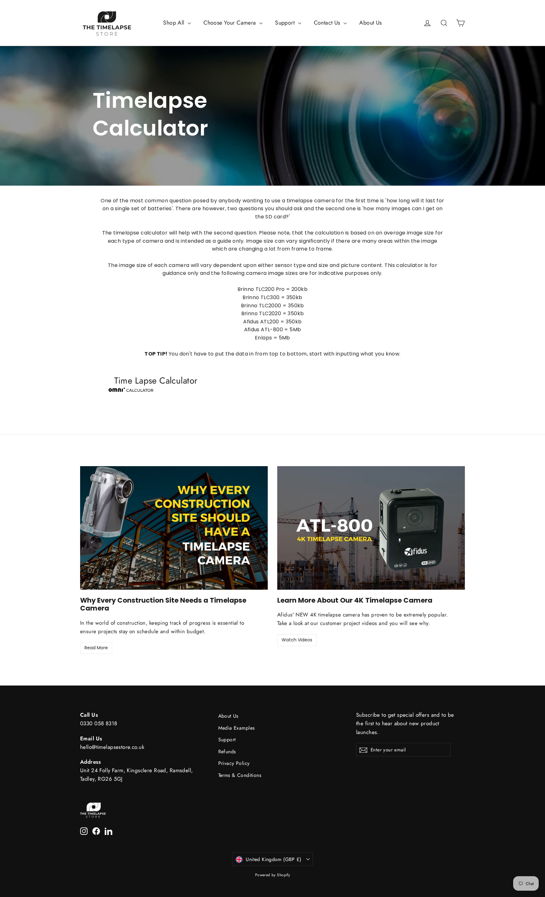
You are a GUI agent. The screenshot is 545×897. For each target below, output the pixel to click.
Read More (96, 648)
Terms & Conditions (239, 775)
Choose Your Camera (230, 23)
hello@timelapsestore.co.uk (112, 747)
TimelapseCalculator (150, 114)
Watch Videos (297, 640)
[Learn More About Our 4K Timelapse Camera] (371, 528)
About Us (370, 23)
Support (285, 23)
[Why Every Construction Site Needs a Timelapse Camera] (174, 528)
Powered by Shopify (272, 875)
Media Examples (236, 728)
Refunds (227, 751)
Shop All (174, 23)
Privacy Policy (234, 763)
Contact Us (328, 23)
